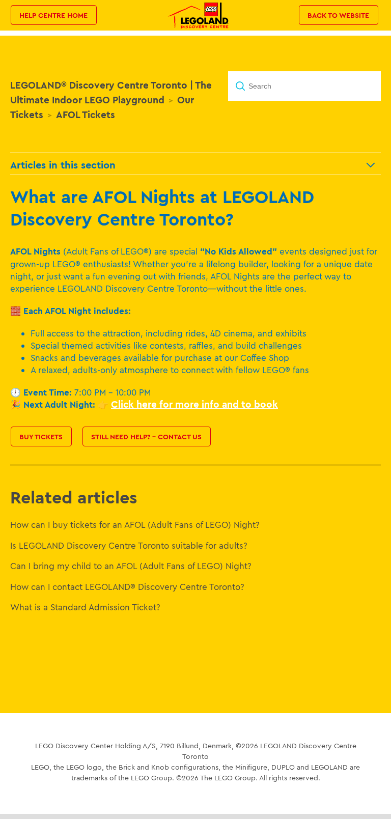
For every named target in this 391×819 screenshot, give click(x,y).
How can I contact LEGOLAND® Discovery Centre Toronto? (127, 586)
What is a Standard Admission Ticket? (85, 607)
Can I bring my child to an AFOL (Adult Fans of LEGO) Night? (131, 565)
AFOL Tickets (85, 114)
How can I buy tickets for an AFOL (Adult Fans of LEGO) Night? (135, 524)
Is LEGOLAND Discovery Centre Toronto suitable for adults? (128, 545)
